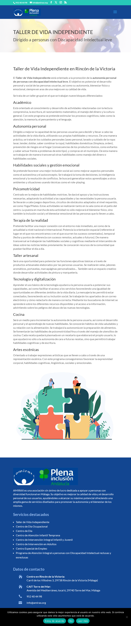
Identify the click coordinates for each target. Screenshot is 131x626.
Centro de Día (24, 530)
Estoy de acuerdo (54, 621)
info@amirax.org (36, 602)
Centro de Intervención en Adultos (36, 544)
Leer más (83, 621)
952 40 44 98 (34, 596)
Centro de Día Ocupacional (32, 526)
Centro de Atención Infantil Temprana (38, 535)
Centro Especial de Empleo (31, 548)
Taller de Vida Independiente (32, 522)
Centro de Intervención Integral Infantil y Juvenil (44, 539)
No (71, 621)
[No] (126, 617)
